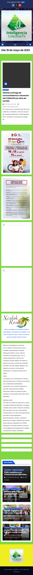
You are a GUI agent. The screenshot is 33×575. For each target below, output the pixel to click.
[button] (27, 44)
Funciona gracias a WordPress (12, 569)
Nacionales (14, 527)
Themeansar (16, 571)
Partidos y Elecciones (16, 508)
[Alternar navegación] (15, 44)
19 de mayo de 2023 (10, 104)
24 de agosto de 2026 (12, 477)
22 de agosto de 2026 (12, 496)
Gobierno (7, 489)
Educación (5, 89)
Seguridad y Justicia (16, 489)
